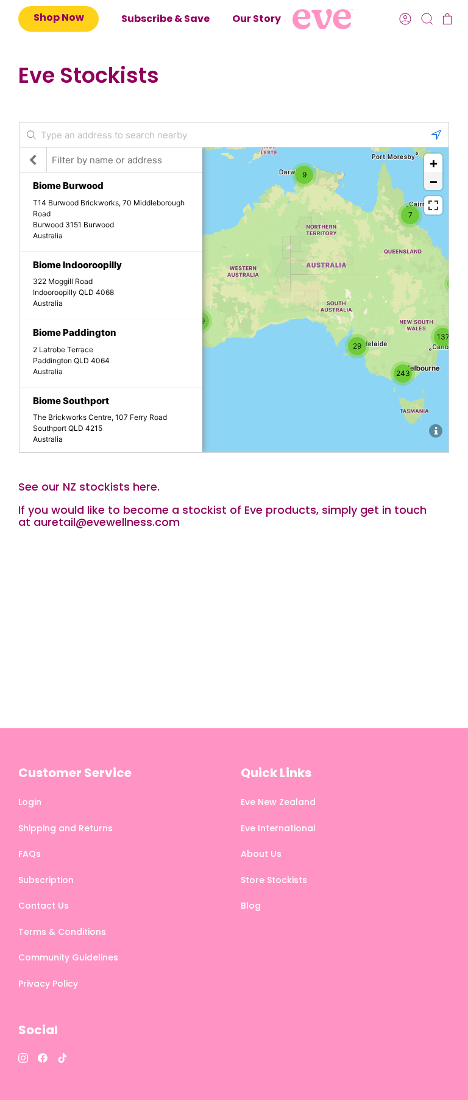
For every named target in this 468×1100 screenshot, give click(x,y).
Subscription (46, 880)
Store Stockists (274, 880)
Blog (251, 906)
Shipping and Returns (65, 828)
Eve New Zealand (278, 802)
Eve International (278, 828)
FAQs (29, 854)
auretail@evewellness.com (107, 522)
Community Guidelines (68, 957)
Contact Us (43, 906)
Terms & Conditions (62, 932)
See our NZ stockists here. (89, 486)
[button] (256, 19)
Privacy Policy (48, 984)
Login (29, 802)
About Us (261, 854)
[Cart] (446, 19)
